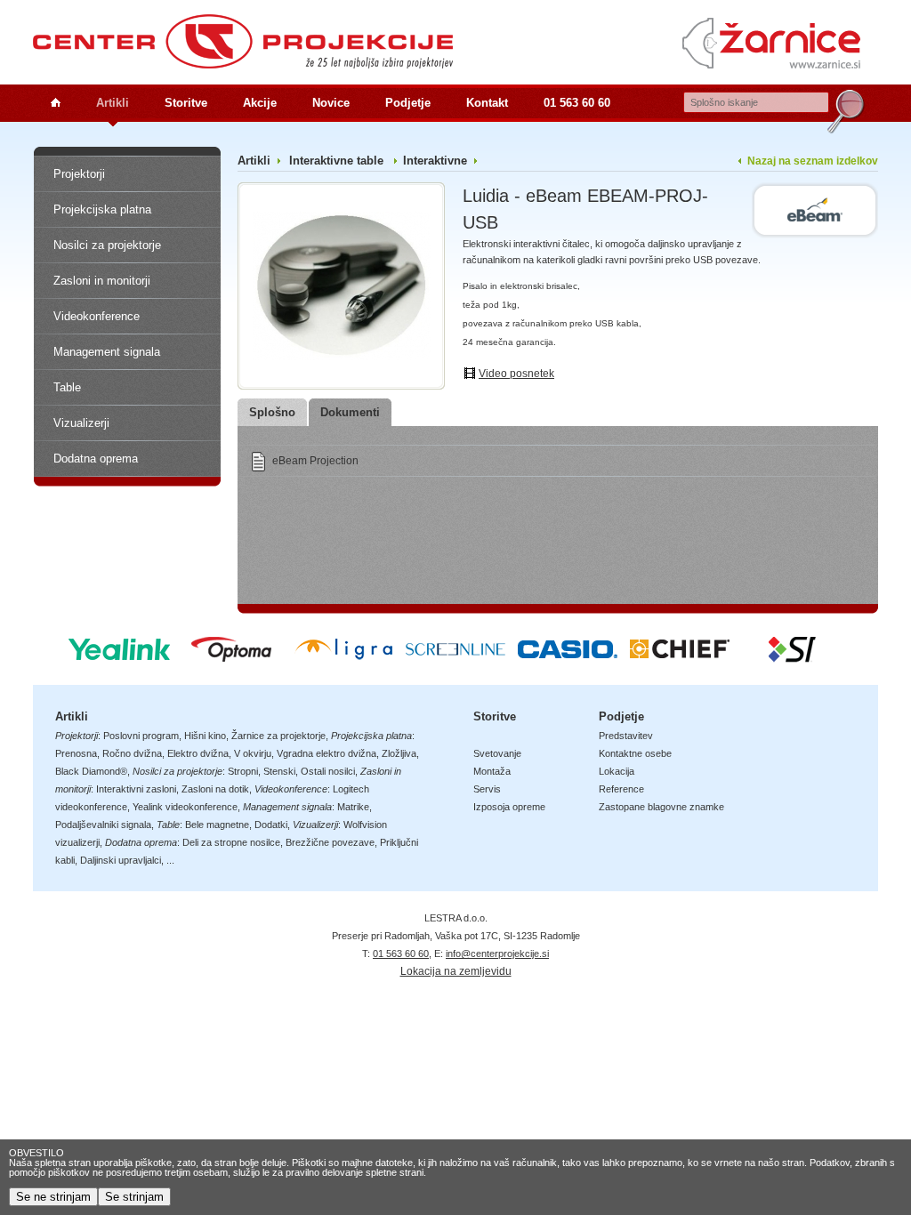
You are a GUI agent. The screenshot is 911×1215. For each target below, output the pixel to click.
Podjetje (408, 102)
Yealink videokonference (185, 806)
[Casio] (567, 657)
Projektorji (79, 174)
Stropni (243, 771)
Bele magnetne (217, 824)
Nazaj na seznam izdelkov (812, 161)
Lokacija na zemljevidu (456, 971)
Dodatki (270, 824)
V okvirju (252, 753)
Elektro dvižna (198, 753)
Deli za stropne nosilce (231, 842)
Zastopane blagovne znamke (661, 806)
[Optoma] (231, 657)
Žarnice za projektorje (278, 735)
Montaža (492, 771)
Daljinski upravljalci (120, 860)
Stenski (279, 771)
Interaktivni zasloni (136, 789)
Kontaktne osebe (635, 753)
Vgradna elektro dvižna (326, 753)
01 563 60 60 (577, 102)
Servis (487, 789)
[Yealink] (119, 657)
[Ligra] (343, 657)
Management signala (106, 351)
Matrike (353, 806)
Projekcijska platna (102, 209)
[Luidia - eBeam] (815, 210)
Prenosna (76, 753)
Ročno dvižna (132, 753)
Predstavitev (626, 735)
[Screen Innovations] (791, 657)
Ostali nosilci (328, 771)
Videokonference (96, 316)
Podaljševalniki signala (103, 824)
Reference (621, 789)
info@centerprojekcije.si (497, 953)
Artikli (112, 102)
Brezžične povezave (330, 842)
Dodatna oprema (95, 458)
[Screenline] (455, 657)
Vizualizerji (81, 423)
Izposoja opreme (509, 806)
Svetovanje (497, 753)
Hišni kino (205, 735)
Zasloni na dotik (215, 789)
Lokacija (616, 771)
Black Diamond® (91, 771)
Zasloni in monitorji (101, 280)
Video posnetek (516, 373)
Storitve (186, 102)
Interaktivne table (338, 160)
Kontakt (487, 102)
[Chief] (679, 657)
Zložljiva (399, 753)
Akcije (260, 102)
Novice (331, 102)
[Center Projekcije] (243, 41)
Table (67, 387)
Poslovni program (141, 735)
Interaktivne (435, 160)
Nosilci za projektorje (107, 245)
